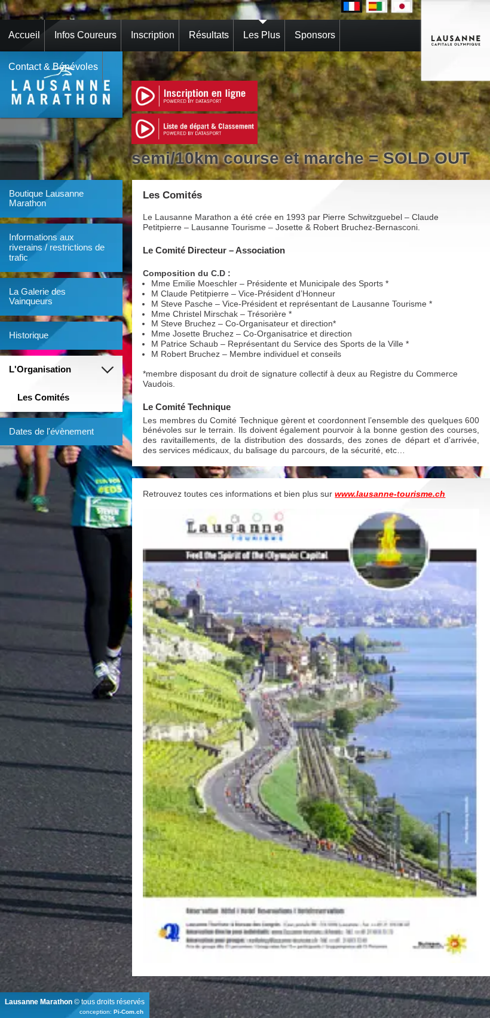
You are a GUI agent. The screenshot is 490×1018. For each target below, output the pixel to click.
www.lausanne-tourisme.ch (390, 494)
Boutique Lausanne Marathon (46, 198)
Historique (28, 335)
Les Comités (43, 397)
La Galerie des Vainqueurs (37, 296)
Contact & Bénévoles (53, 67)
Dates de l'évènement (51, 431)
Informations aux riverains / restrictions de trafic (57, 247)
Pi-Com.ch (128, 1011)
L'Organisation (40, 369)
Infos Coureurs (85, 35)
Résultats (209, 35)
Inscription (152, 35)
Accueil (24, 35)
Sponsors (315, 35)
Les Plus (261, 35)
